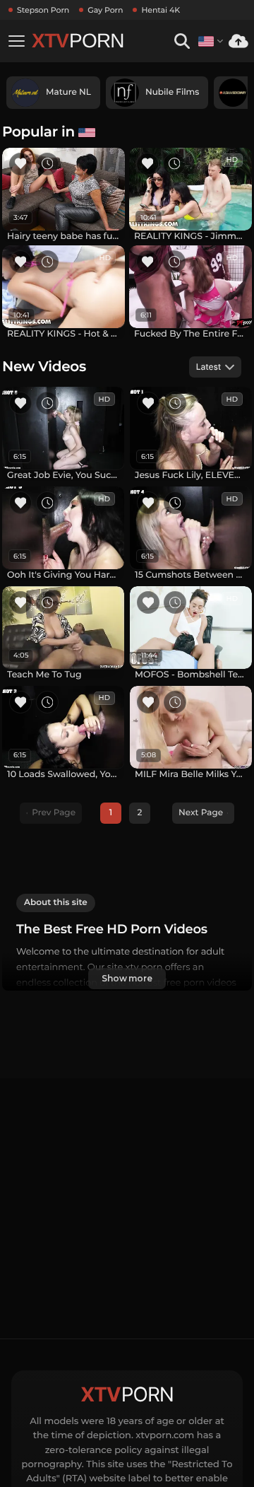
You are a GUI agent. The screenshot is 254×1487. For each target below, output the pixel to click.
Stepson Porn (43, 10)
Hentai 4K (160, 10)
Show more (127, 978)
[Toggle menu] (16, 41)
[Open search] (181, 41)
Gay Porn (105, 10)
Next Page (201, 812)
